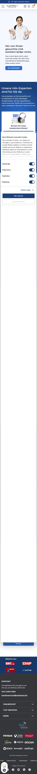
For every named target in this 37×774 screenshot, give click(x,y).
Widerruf (33, 761)
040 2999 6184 (9, 692)
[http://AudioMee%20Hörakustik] (12, 6)
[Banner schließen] (35, 132)
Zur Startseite (14, 68)
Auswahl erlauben (18, 201)
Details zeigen (26, 190)
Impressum (23, 761)
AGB (1, 761)
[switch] (32, 170)
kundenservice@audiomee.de (14, 695)
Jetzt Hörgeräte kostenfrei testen (18, 643)
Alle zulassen (18, 196)
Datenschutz (11, 761)
